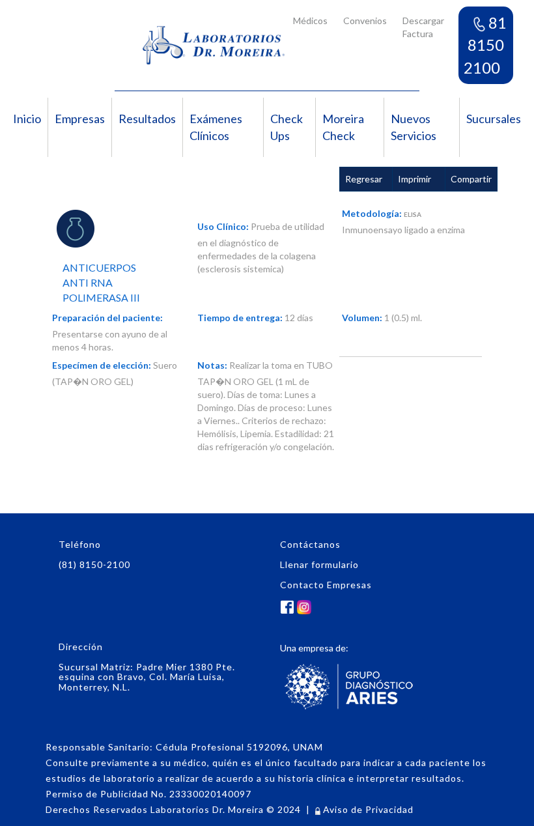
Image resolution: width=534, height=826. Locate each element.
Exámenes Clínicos (216, 127)
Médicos (310, 20)
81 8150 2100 (485, 45)
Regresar (363, 178)
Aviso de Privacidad (367, 809)
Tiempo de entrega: (240, 317)
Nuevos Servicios (413, 127)
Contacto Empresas (326, 584)
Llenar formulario (319, 564)
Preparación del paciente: (107, 317)
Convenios (365, 20)
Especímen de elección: (101, 365)
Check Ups (286, 127)
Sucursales (493, 118)
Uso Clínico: (223, 226)
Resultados (147, 118)
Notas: (212, 365)
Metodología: (372, 213)
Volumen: (362, 317)
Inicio (27, 118)
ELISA (412, 214)
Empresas (80, 118)
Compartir (471, 178)
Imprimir (414, 178)
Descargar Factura (423, 27)
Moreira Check (343, 127)
